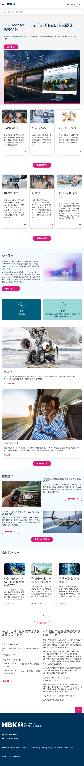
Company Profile (67, 748)
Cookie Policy (35, 748)
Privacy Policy (47, 748)
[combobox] (42, 12)
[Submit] (4, 12)
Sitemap (57, 748)
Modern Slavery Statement (11, 748)
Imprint (25, 748)
